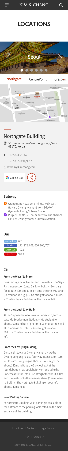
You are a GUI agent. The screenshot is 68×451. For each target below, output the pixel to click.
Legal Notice (47, 428)
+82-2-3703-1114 (17, 155)
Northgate (14, 78)
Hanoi (36, 70)
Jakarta (31, 70)
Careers (37, 437)
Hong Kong (46, 70)
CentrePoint (38, 79)
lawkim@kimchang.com (21, 167)
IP (25, 437)
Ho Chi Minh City (41, 70)
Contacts (31, 428)
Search (61, 5)
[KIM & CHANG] (34, 4)
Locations (17, 428)
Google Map (16, 177)
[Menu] (7, 4)
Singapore (26, 70)
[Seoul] (22, 70)
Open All (63, 80)
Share (31, 177)
